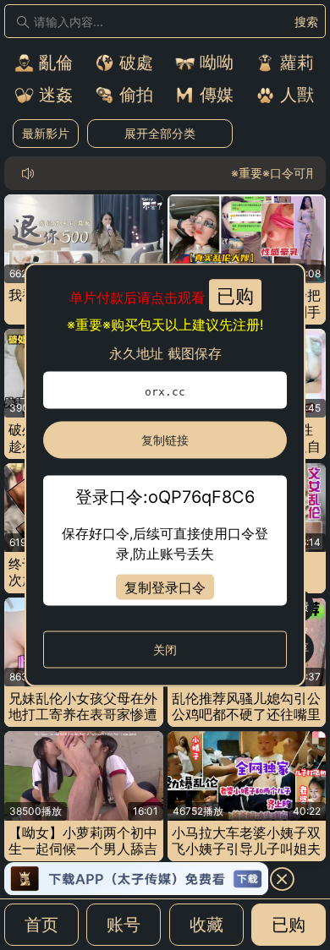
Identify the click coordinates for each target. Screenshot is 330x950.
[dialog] (165, 475)
